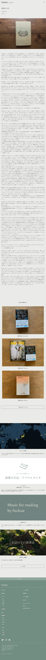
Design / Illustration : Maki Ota (7, 646)
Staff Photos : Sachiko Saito (7, 649)
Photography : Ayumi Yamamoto (8, 648)
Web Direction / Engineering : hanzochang (10, 645)
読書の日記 (3, 13)
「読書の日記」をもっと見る (23, 407)
